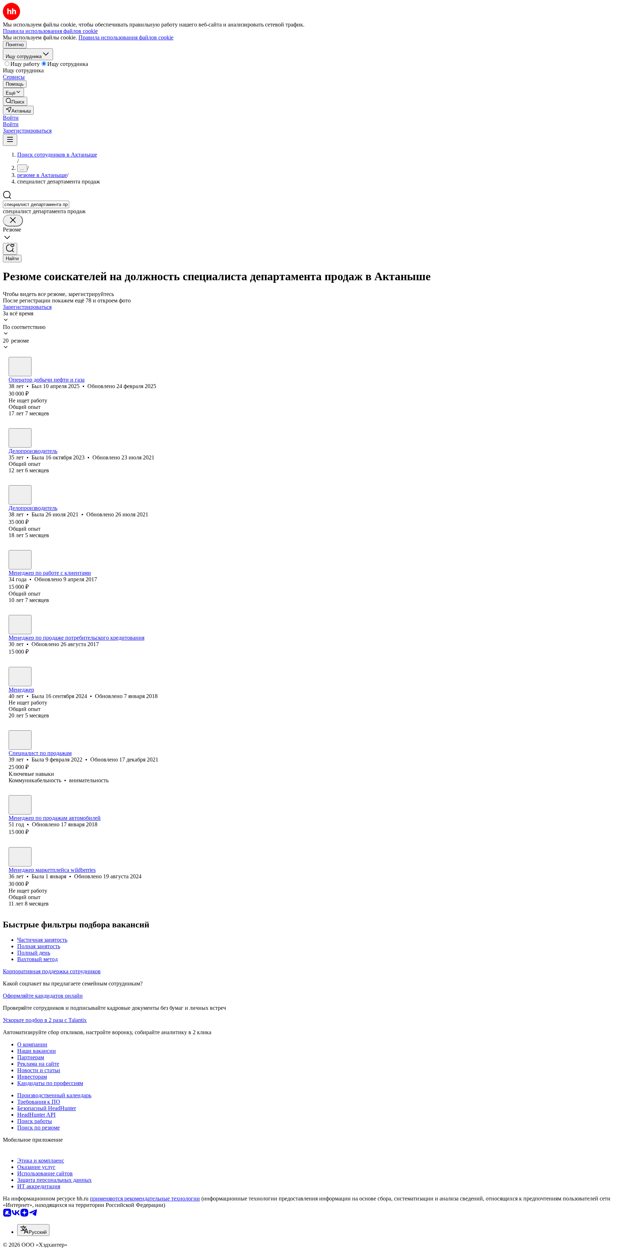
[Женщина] (20, 438)
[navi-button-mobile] (10, 140)
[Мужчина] (20, 366)
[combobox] (36, 204)
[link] (15, 101)
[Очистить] (13, 220)
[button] (11, 118)
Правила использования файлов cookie (125, 37)
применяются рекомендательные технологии (145, 1198)
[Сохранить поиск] (10, 249)
